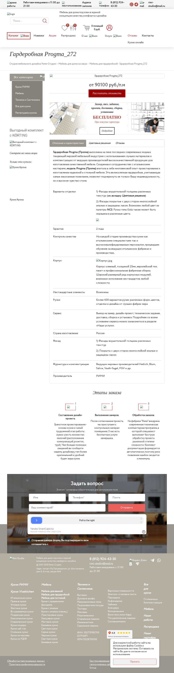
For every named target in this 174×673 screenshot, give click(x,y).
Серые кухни (48, 632)
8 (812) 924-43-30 (117, 4)
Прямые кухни (18, 601)
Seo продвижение (100, 661)
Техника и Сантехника (27, 100)
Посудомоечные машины (121, 618)
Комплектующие (153, 602)
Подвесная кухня (20, 615)
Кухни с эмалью (49, 608)
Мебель (19, 93)
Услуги (108, 36)
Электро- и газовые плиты (122, 594)
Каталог (13, 36)
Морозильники (85, 615)
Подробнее (107, 131)
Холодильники (116, 611)
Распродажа (68, 36)
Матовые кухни (49, 622)
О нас (85, 36)
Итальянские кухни (21, 598)
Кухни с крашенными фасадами (52, 603)
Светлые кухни (49, 628)
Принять (135, 661)
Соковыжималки (117, 621)
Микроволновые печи (89, 602)
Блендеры (113, 608)
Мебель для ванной (52, 591)
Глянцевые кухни (50, 618)
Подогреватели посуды (90, 605)
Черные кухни (49, 635)
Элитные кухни (19, 608)
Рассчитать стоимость (107, 93)
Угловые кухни (18, 605)
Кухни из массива (20, 635)
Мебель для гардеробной (55, 594)
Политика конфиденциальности (27, 664)
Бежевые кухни (49, 625)
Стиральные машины (88, 619)
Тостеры (82, 609)
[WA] (158, 560)
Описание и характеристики (68, 143)
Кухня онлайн (136, 42)
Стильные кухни (19, 632)
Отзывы (132, 36)
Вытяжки (82, 595)
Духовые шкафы (86, 598)
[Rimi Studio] (18, 14)
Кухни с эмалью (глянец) (54, 611)
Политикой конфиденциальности (68, 544)
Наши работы (148, 618)
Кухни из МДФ (19, 639)
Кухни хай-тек (18, 628)
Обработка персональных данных (26, 661)
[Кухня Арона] (27, 181)
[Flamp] (137, 563)
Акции (52, 36)
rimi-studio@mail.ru (156, 4)
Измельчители (85, 622)
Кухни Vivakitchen (22, 592)
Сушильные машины (87, 626)
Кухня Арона (17, 199)
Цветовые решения (99, 143)
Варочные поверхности (121, 591)
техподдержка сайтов (102, 664)
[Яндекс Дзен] (138, 560)
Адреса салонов (87, 4)
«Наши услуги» (105, 326)
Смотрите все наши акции (23, 153)
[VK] (130, 563)
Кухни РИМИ (22, 87)
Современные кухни (22, 622)
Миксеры (82, 612)
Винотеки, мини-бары (120, 614)
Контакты (148, 36)
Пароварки (114, 597)
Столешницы (151, 599)
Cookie (138, 645)
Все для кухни (23, 106)
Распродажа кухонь (26, 113)
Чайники (112, 604)
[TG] (152, 560)
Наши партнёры (150, 635)
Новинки (39, 36)
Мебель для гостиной (53, 598)
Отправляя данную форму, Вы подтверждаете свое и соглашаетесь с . (86, 542)
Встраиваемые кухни (22, 611)
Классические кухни (22, 618)
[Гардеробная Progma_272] (107, 76)
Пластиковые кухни (52, 615)
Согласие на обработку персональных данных (114, 540)
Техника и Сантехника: (85, 587)
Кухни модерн (18, 625)
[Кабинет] (110, 28)
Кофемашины (115, 601)
